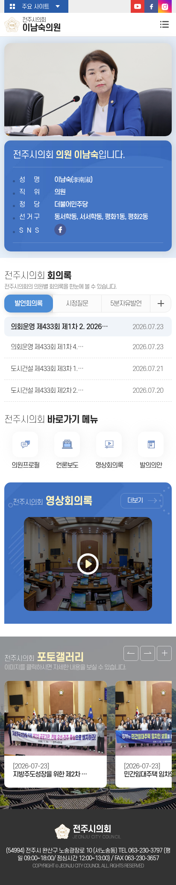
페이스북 (151, 6)
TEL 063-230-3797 (140, 850)
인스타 (165, 6)
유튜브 (137, 6)
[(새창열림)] (88, 564)
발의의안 (151, 465)
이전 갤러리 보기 (130, 653)
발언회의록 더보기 (160, 304)
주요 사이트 (35, 6)
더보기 (135, 500)
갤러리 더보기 (164, 653)
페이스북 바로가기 (60, 230)
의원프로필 (25, 465)
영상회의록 (109, 465)
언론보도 (67, 465)
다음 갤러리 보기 (147, 653)
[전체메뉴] (164, 24)
